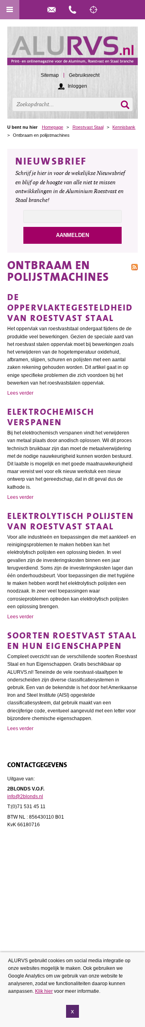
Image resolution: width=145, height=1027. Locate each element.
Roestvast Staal (88, 127)
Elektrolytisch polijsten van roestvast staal (70, 521)
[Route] (93, 9)
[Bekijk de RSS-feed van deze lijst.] (134, 266)
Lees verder (20, 393)
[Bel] (72, 9)
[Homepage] (72, 49)
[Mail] (51, 9)
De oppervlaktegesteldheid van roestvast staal (70, 307)
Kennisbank (123, 127)
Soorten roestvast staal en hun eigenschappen (72, 640)
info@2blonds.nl (25, 796)
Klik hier (44, 991)
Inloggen (77, 86)
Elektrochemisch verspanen (50, 417)
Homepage (52, 127)
